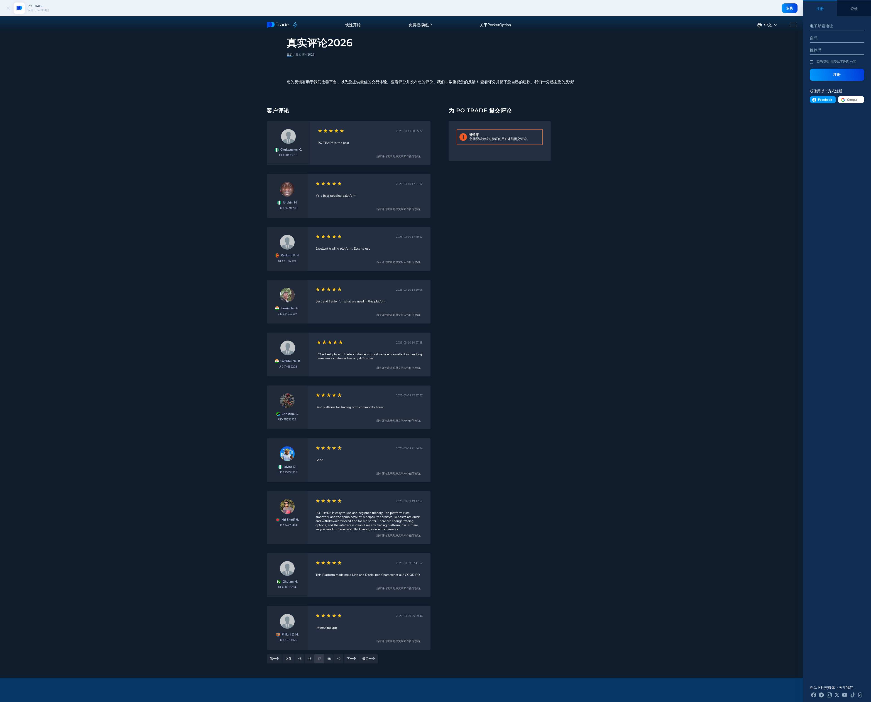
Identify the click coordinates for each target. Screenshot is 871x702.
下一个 (351, 659)
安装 (789, 8)
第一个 (274, 659)
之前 (288, 659)
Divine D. (290, 467)
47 (319, 659)
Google (852, 100)
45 (299, 659)
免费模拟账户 (420, 25)
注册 (837, 74)
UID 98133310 (288, 155)
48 (329, 659)
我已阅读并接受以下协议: (836, 62)
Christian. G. (290, 414)
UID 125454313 (287, 472)
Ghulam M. (290, 582)
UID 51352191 (287, 261)
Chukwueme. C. (291, 150)
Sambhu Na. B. (290, 361)
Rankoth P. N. (290, 256)
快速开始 (353, 25)
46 (309, 659)
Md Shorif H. (290, 520)
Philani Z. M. (290, 635)
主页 (290, 54)
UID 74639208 (288, 366)
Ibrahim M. (290, 203)
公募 (853, 62)
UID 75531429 (287, 419)
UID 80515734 (287, 587)
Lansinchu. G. (290, 308)
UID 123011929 (287, 640)
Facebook (825, 100)
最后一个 (368, 659)
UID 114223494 (287, 525)
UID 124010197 (287, 314)
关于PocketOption (495, 25)
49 (338, 659)
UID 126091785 (287, 208)
